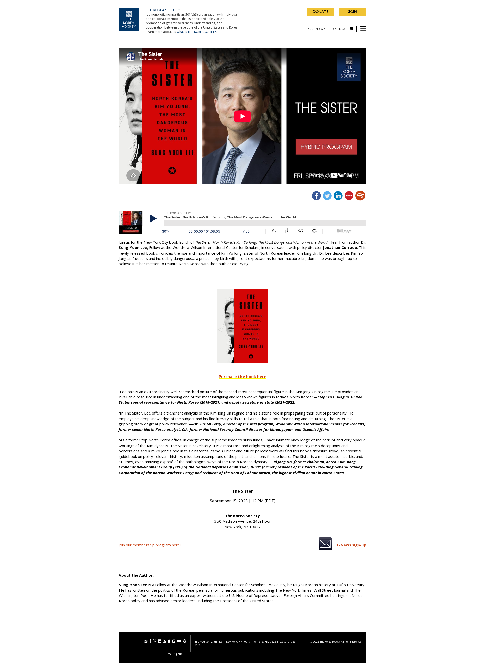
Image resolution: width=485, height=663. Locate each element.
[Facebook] (150, 641)
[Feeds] (164, 641)
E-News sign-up (351, 544)
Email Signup (174, 654)
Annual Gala (316, 29)
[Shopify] (184, 641)
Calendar (340, 29)
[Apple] (169, 641)
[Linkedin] (159, 641)
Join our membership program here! (150, 544)
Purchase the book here (242, 376)
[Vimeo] (173, 641)
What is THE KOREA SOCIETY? (197, 32)
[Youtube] (179, 641)
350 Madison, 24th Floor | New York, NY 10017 (222, 641)
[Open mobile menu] (363, 29)
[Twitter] (154, 641)
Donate (321, 11)
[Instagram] (145, 641)
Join (352, 11)
